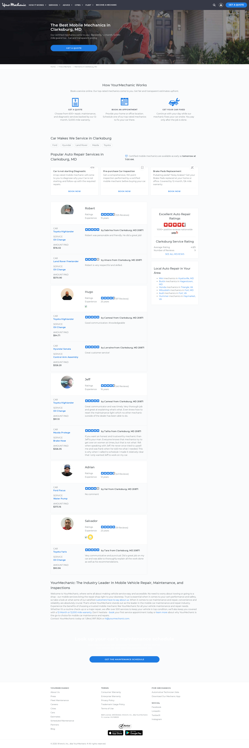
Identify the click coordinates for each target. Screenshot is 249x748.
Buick (162, 281)
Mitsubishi (164, 290)
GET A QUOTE (236, 5)
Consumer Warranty (111, 692)
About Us (55, 692)
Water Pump (60, 498)
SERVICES (53, 5)
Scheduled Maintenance (62, 720)
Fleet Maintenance (60, 700)
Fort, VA (183, 293)
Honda (162, 287)
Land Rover (81, 145)
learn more (161, 612)
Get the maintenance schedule (124, 659)
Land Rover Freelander (66, 261)
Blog (53, 729)
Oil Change (59, 240)
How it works (36, 5)
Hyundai (66, 145)
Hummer (164, 296)
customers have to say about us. (112, 600)
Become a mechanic (106, 5)
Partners (55, 724)
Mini (161, 278)
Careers (54, 704)
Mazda (95, 145)
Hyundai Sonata (62, 349)
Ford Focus (59, 490)
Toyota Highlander (63, 231)
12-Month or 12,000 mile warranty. (74, 612)
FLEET (88, 5)
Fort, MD (189, 290)
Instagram (157, 719)
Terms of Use (107, 708)
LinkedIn (156, 711)
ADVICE (66, 5)
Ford (54, 145)
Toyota (107, 145)
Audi (161, 293)
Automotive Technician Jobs (165, 692)
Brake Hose (59, 441)
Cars (53, 712)
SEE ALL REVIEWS (174, 254)
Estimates (55, 716)
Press (53, 696)
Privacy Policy (107, 700)
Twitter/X (156, 715)
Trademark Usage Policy (113, 704)
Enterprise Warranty (111, 696)
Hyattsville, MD (186, 278)
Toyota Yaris (60, 552)
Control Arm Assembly (65, 357)
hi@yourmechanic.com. (117, 618)
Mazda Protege (61, 432)
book (111, 612)
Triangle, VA (187, 287)
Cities (78, 5)
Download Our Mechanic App (166, 696)
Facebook (156, 707)
